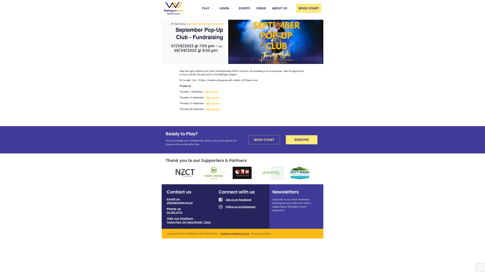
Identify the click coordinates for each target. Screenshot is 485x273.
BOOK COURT (309, 8)
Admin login (279, 233)
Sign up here (211, 91)
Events (244, 8)
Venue (261, 8)
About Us (279, 8)
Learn (224, 8)
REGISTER (302, 140)
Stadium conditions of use (234, 233)
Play (206, 8)
